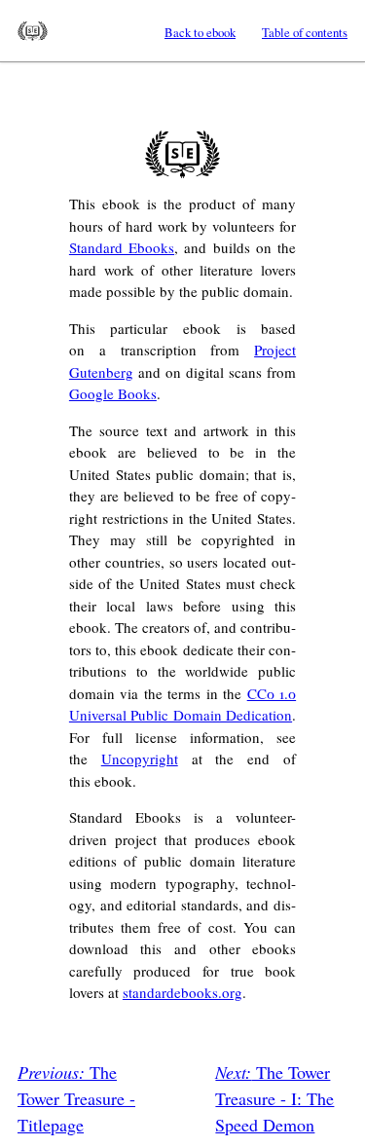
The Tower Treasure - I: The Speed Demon (274, 1098)
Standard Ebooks (33, 31)
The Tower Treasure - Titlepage (76, 1098)
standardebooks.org (182, 992)
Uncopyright (139, 758)
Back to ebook (200, 32)
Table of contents (304, 32)
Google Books (113, 393)
